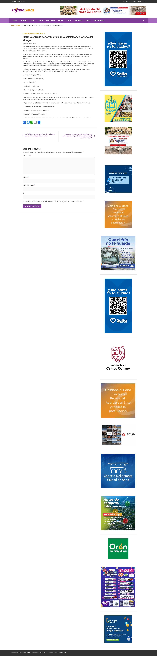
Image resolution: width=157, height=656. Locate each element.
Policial (69, 20)
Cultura (60, 20)
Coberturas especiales (31, 33)
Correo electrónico (29, 185)
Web (24, 193)
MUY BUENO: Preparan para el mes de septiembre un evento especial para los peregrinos (39, 135)
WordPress (63, 653)
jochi (34, 43)
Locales (125, 1)
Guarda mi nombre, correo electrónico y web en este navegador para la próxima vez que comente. (54, 201)
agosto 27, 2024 (27, 43)
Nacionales (133, 1)
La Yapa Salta (26, 653)
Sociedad (24, 20)
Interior (88, 20)
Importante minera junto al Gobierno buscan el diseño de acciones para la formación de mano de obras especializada (77, 136)
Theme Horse (42, 653)
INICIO (15, 20)
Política (40, 20)
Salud (32, 20)
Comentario (27, 155)
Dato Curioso (50, 20)
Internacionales (142, 1)
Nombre (25, 177)
